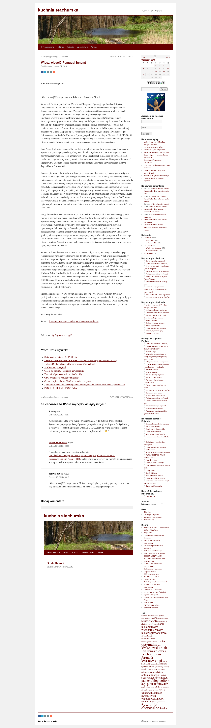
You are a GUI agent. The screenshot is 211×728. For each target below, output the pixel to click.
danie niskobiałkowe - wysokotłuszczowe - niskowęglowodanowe (154, 628)
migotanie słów (149, 561)
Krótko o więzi (151, 351)
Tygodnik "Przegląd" (151, 594)
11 (168, 68)
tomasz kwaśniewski (151, 694)
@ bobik (150, 615)
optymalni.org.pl (150, 675)
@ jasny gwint (158, 615)
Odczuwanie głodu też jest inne (154, 149)
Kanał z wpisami (151, 514)
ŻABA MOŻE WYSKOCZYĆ (121, 56)
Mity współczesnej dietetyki (155, 434)
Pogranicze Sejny (149, 579)
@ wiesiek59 (152, 618)
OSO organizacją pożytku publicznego (62, 377)
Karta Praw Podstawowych (153, 551)
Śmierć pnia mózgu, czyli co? (156, 406)
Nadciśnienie (150, 449)
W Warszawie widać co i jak (155, 395)
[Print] (51, 72)
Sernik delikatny (151, 473)
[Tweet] (45, 72)
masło (144, 669)
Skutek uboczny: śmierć (154, 393)
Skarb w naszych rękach (55, 367)
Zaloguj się (147, 512)
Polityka (60, 46)
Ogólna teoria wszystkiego (153, 569)
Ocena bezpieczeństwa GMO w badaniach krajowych (68, 381)
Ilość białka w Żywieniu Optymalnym (156, 175)
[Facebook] (42, 72)
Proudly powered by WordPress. (155, 721)
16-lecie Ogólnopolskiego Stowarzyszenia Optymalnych (69, 363)
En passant (147, 538)
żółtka (163, 708)
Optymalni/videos (150, 571)
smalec (146, 690)
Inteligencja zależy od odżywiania (157, 271)
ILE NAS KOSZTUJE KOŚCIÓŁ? (158, 297)
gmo (163, 661)
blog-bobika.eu (161, 621)
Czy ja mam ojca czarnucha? (153, 147)
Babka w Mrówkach (151, 530)
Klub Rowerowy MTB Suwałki (154, 553)
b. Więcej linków (151, 243)
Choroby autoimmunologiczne (156, 328)
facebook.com (151, 654)
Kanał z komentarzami (153, 517)
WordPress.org (149, 519)
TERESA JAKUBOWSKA (153, 589)
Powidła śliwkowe (152, 333)
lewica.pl (166, 667)
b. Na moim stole (151, 250)
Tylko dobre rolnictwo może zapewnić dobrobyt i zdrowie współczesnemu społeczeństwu (84, 384)
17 (164, 71)
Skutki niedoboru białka (154, 486)
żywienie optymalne (150, 705)
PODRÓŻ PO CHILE (151, 576)
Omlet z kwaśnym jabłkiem (155, 323)
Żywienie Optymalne (151, 607)
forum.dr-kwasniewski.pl (151, 659)
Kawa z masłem (151, 320)
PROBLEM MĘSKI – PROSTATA (60, 387)
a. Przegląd (149, 240)
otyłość (163, 675)
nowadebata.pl (156, 672)
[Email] (48, 72)
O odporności (150, 470)
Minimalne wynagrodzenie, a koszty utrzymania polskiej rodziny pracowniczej (155, 289)
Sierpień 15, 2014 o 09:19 (59, 477)
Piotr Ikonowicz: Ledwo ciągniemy (158, 294)
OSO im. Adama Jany (151, 574)
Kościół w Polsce (152, 372)
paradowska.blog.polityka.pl (154, 677)
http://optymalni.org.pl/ (61, 335)
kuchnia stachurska (58, 10)
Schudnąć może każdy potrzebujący (158, 452)
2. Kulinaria (148, 245)
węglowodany (159, 701)
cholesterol (145, 624)
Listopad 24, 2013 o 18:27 (59, 414)
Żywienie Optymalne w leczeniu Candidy (63, 374)
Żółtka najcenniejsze (152, 325)
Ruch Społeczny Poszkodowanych (155, 582)
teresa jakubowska (153, 691)
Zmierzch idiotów (152, 369)
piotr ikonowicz (157, 683)
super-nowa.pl (153, 690)
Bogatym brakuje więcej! (158, 196)
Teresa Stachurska (58, 442)
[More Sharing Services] (53, 72)
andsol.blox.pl (161, 618)
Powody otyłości (151, 460)
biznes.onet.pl (148, 621)
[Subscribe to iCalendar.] (155, 57)
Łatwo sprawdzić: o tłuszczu (155, 478)
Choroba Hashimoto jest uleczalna (157, 312)
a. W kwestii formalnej (153, 248)
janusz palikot (154, 664)
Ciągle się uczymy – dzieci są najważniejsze (64, 370)
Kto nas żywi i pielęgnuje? (155, 374)
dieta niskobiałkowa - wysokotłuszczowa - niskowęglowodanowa (149, 639)
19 (143, 74)
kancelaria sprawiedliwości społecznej (154, 665)
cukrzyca (154, 624)
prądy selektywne (147, 686)
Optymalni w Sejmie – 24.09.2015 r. (60, 356)
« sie (143, 57)
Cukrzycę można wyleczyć (155, 462)
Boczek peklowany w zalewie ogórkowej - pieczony (155, 227)
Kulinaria (70, 46)
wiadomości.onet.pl (152, 698)
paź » (168, 57)
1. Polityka (147, 237)
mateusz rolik (152, 669)
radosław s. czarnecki (162, 687)
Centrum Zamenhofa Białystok (154, 535)
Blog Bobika (148, 532)
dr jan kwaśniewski (154, 649)
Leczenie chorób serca (153, 431)
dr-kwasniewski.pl (152, 646)
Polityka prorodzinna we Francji (157, 274)
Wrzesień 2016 (148, 59)
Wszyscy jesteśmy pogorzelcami (54, 56)
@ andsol (144, 615)
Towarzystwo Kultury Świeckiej (155, 592)
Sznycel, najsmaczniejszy (154, 331)
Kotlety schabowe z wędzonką (156, 310)
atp (167, 618)
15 (156, 71)
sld (142, 690)
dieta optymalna (153, 642)
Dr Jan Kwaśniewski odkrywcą (156, 263)
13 (148, 71)
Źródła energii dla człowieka (155, 429)
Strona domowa (47, 46)
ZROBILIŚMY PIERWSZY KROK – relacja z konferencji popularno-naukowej (80, 360)
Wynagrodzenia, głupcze (154, 377)
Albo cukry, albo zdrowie (160, 188)
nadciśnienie (145, 672)
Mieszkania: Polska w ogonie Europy (156, 152)
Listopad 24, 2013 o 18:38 (59, 446)
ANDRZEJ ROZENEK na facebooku (156, 527)
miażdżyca (161, 669)
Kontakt (94, 46)
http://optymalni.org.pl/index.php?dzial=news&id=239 (73, 321)
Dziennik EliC (82, 46)
